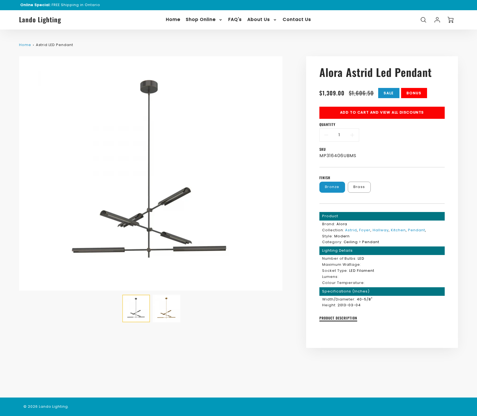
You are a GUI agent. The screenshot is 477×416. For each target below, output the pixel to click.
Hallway (381, 230)
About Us (258, 20)
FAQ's (235, 20)
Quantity (327, 124)
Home (173, 20)
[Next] (286, 173)
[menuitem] (173, 19)
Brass (359, 186)
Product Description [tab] (338, 318)
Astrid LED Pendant (54, 44)
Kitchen (398, 230)
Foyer (364, 230)
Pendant (416, 230)
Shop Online (201, 20)
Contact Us (297, 20)
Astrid (351, 230)
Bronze (332, 186)
